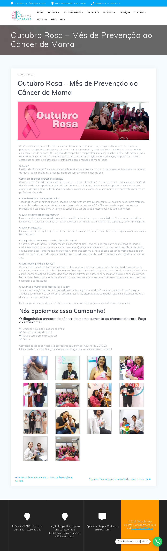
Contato (139, 12)
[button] (157, 541)
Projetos (108, 12)
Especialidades (72, 12)
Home (40, 12)
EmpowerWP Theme (142, 528)
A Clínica (52, 12)
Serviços (125, 12)
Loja (62, 19)
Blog (53, 19)
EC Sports (93, 12)
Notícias (42, 19)
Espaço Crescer (26, 74)
